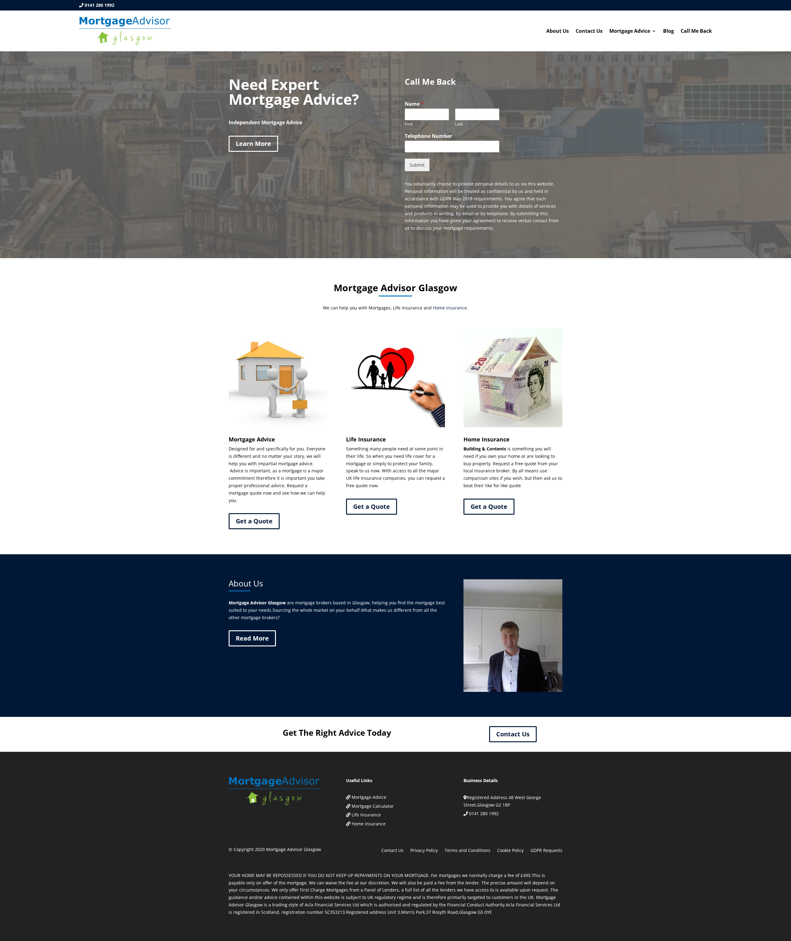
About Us (557, 31)
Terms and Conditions (467, 850)
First (409, 124)
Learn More (253, 143)
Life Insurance (366, 815)
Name (414, 104)
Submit (417, 165)
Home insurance (450, 308)
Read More (252, 638)
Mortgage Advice (629, 31)
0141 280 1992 (99, 5)
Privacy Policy (424, 850)
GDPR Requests (546, 850)
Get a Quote (254, 521)
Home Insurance (369, 824)
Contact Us (589, 31)
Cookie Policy (510, 850)
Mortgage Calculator (373, 806)
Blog (668, 31)
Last (459, 124)
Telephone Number (428, 136)
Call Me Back (696, 31)
